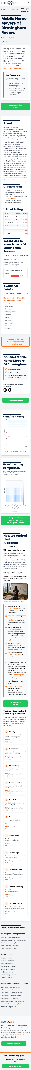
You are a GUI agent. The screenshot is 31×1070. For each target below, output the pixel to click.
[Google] (5, 390)
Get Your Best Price (15, 400)
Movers (3, 10)
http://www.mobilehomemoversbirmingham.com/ (17, 376)
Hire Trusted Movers (16, 703)
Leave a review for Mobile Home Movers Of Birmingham (15, 341)
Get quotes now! (13, 1043)
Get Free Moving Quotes (15, 106)
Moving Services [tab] (9, 293)
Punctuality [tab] (14, 255)
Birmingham (15, 10)
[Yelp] (9, 390)
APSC (9, 198)
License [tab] (19, 293)
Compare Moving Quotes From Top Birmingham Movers (15, 520)
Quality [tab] (6, 255)
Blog (2, 1052)
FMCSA (14, 198)
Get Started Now (15, 1066)
